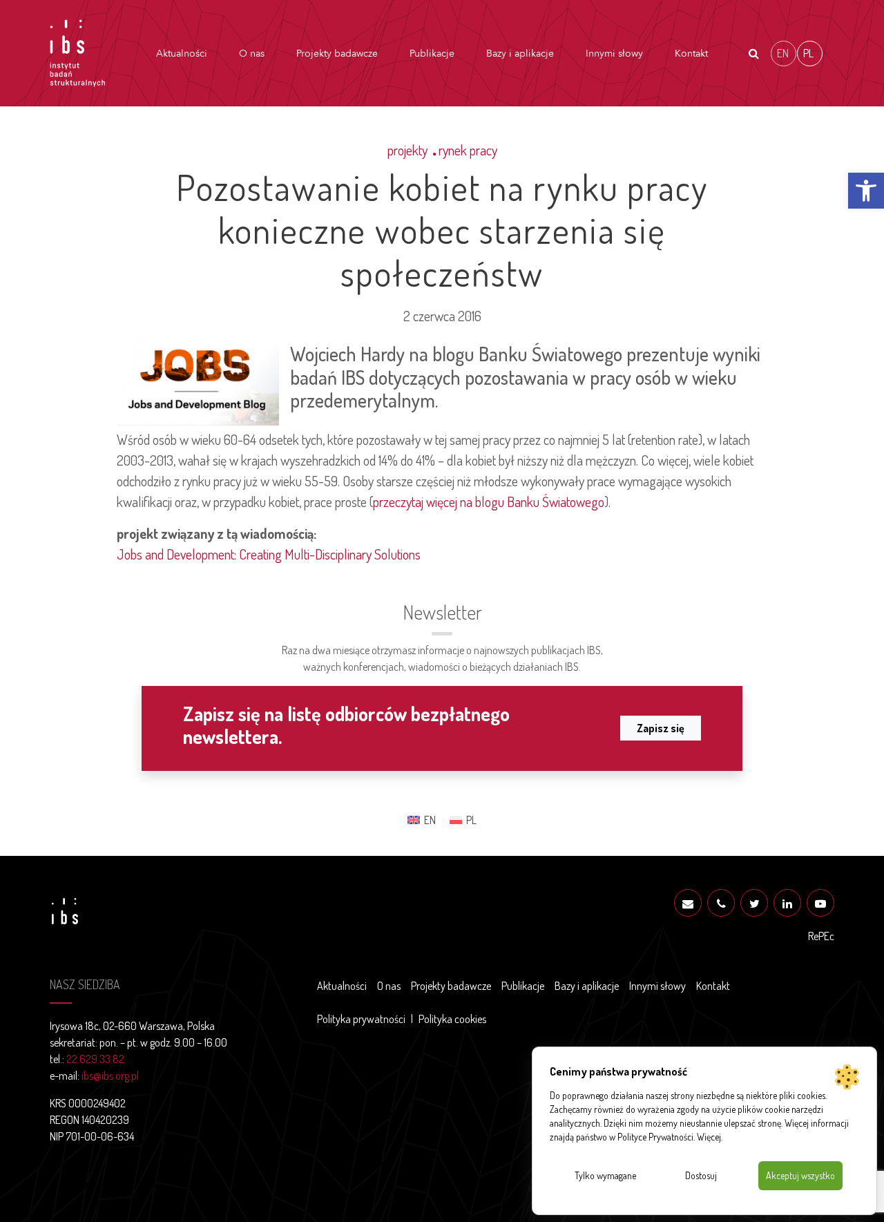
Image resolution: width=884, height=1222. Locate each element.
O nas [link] (252, 53)
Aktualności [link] (181, 53)
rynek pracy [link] (468, 150)
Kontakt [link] (691, 53)
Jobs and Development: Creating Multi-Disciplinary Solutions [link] (269, 554)
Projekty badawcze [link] (337, 53)
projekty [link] (407, 150)
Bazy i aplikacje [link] (520, 53)
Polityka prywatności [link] (361, 1019)
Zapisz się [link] (660, 728)
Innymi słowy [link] (614, 53)
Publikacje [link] (432, 53)
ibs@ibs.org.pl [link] (110, 1075)
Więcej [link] (709, 1137)
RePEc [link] (821, 936)
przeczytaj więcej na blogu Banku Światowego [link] (488, 501)
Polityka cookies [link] (452, 1019)
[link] (866, 191)
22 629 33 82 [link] (95, 1059)
